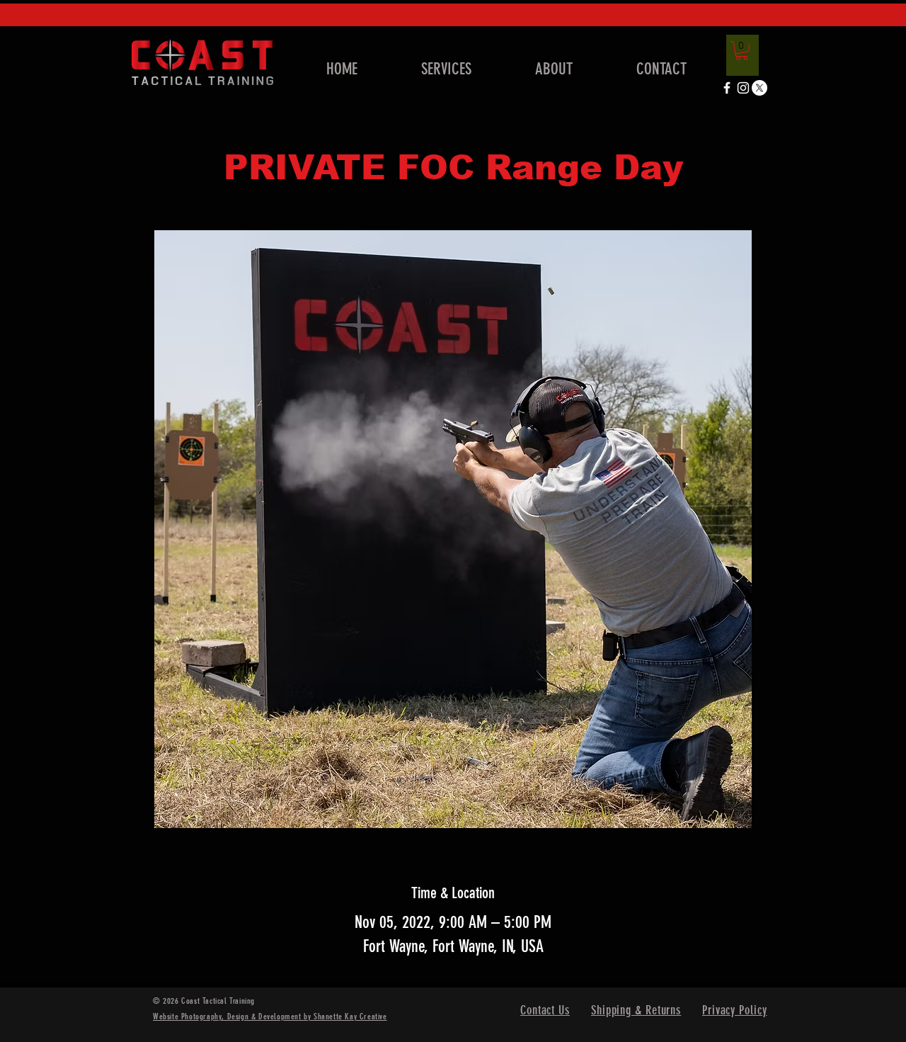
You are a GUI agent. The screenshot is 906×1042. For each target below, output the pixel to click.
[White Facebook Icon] (727, 88)
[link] (741, 50)
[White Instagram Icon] (743, 88)
